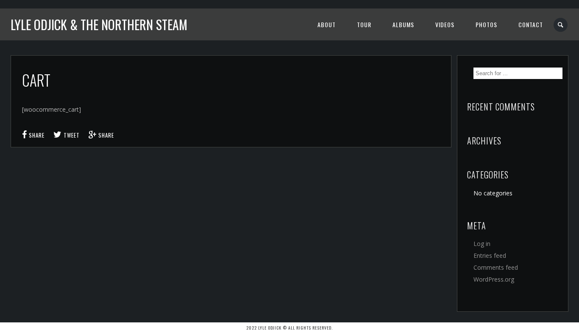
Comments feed (495, 267)
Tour (364, 24)
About (326, 24)
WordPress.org (493, 279)
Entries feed (489, 255)
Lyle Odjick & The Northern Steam (99, 24)
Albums (403, 24)
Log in (481, 244)
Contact (530, 24)
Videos (444, 24)
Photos (486, 24)
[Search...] (561, 25)
